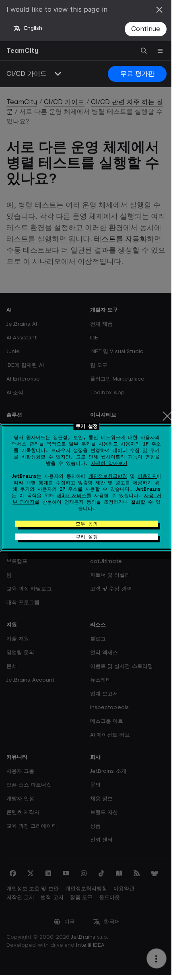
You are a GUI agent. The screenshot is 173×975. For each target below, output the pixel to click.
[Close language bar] (159, 9)
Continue (145, 29)
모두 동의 (87, 524)
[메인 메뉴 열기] (160, 50)
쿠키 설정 (87, 537)
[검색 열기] (144, 50)
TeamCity (22, 50)
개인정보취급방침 (108, 476)
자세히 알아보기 (109, 463)
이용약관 (147, 476)
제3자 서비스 (71, 495)
